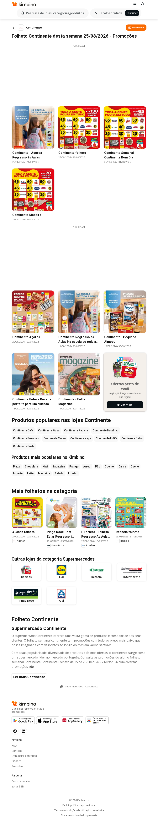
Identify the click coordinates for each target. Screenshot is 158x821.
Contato (17, 751)
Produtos (17, 766)
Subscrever (138, 27)
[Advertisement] (79, 74)
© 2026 (79, 800)
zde (31, 666)
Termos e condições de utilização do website (79, 810)
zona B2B (18, 786)
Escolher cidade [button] (111, 13)
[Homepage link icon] (61, 686)
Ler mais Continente (29, 677)
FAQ (14, 745)
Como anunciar (21, 781)
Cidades (16, 761)
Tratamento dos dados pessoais (79, 815)
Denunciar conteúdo (24, 756)
